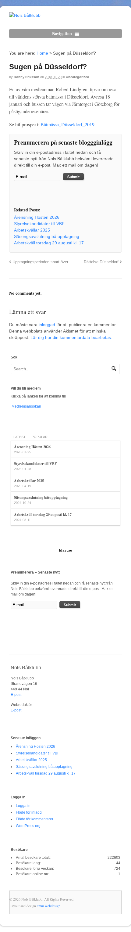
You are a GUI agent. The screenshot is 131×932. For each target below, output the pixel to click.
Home (42, 53)
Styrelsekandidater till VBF (35, 463)
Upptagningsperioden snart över (40, 262)
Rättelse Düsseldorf (101, 262)
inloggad (47, 324)
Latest (19, 437)
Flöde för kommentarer (34, 819)
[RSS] (18, 192)
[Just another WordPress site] (25, 15)
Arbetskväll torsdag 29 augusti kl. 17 (43, 514)
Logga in (23, 806)
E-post (16, 695)
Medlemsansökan (26, 406)
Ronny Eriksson (26, 77)
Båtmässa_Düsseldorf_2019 (67, 124)
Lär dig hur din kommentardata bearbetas (70, 337)
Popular (40, 437)
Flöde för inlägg (29, 812)
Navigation (62, 33)
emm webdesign (48, 905)
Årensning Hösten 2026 (32, 446)
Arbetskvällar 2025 (29, 480)
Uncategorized (77, 77)
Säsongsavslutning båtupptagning (41, 497)
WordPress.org (28, 826)
